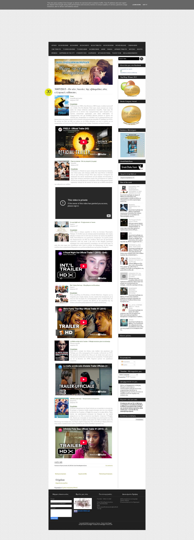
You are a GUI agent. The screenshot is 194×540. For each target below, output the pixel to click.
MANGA (109, 49)
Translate (132, 377)
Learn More (136, 4)
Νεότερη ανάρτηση (60, 474)
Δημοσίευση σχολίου (61, 483)
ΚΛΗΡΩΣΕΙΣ (92, 53)
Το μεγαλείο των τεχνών (126, 69)
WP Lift (86, 524)
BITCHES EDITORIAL (104, 53)
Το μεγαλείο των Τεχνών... (94, 523)
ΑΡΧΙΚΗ (54, 45)
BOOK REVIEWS (63, 45)
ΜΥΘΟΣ (131, 320)
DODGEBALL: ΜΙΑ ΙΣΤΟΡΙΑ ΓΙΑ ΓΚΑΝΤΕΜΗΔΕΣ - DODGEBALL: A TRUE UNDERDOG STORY (135, 190)
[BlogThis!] (57, 462)
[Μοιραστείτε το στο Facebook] (61, 462)
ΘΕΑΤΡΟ (139, 49)
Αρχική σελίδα (82, 474)
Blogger (110, 523)
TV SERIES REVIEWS (69, 49)
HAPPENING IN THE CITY (66, 53)
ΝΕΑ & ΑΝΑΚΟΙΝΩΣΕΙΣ (130, 53)
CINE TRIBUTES (56, 49)
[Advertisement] (97, 27)
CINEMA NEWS (132, 45)
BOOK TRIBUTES (96, 45)
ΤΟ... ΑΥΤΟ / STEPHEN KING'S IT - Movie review (135, 306)
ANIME (103, 49)
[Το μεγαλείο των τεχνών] (121, 71)
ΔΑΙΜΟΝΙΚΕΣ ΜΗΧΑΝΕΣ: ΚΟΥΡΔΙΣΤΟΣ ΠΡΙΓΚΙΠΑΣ (133, 290)
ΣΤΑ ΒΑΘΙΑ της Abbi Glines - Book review (135, 245)
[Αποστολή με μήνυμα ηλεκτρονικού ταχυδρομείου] (55, 462)
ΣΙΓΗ (130, 233)
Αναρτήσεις (126, 361)
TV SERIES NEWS (82, 49)
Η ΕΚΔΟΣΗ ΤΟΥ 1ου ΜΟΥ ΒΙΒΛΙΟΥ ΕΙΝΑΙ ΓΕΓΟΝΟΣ (135, 275)
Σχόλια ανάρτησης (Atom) (69, 487)
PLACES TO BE (116, 53)
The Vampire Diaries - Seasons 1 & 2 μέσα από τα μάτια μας (136, 259)
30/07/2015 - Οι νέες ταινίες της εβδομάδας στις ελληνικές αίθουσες (81, 90)
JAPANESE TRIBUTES (120, 49)
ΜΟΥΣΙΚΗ (132, 49)
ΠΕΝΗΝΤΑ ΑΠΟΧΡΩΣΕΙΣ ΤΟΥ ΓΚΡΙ (134, 206)
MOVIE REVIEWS (108, 45)
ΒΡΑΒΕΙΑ (54, 53)
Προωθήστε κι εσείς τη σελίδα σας (128, 72)
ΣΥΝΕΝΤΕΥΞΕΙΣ (81, 53)
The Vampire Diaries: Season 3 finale (135, 220)
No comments (109, 465)
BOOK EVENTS (84, 45)
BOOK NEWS (74, 45)
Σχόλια (125, 365)
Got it (145, 4)
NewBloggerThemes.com (105, 524)
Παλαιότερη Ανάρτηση (105, 474)
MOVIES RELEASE (121, 45)
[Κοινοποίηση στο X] (59, 462)
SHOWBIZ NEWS (94, 49)
